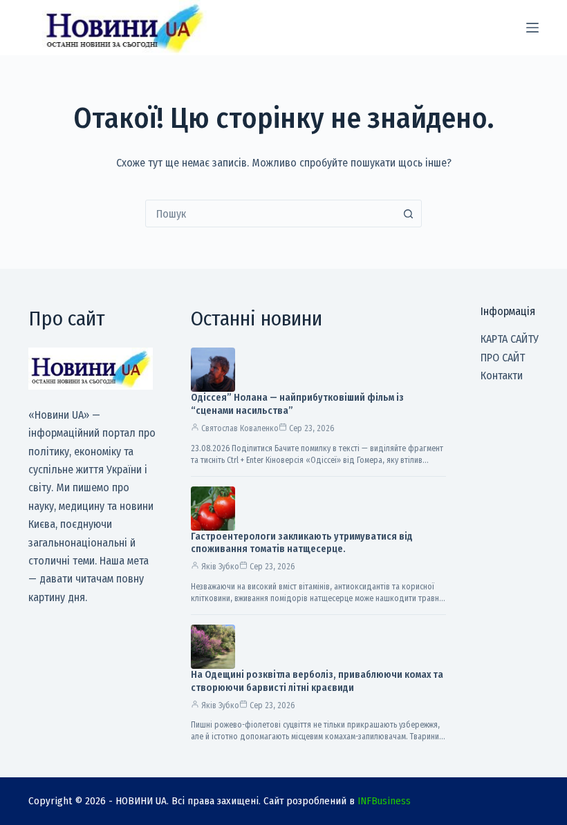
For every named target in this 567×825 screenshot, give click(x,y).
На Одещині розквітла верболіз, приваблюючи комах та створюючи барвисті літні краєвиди (317, 681)
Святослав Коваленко (240, 428)
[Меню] (532, 27)
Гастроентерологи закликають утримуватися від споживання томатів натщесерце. (302, 543)
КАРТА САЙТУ (510, 338)
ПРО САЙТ (503, 357)
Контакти (502, 375)
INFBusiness (384, 801)
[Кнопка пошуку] (408, 213)
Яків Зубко (220, 566)
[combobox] (270, 213)
